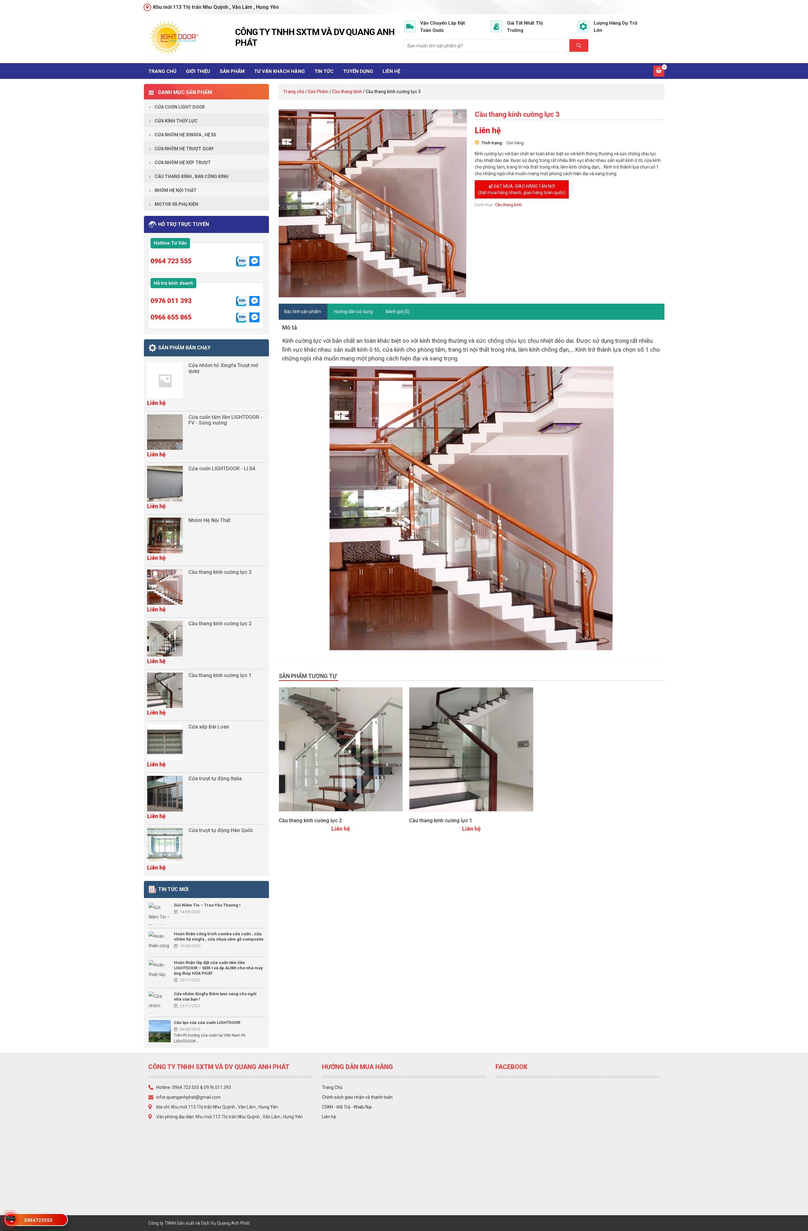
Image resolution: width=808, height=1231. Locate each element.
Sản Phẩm (232, 71)
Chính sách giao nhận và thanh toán (357, 1097)
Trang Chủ (332, 1087)
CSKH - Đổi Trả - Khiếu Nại (347, 1106)
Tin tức (324, 71)
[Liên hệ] (11, 1218)
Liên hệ (391, 71)
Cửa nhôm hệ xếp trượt (183, 162)
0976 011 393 (171, 301)
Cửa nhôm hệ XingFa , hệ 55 (185, 134)
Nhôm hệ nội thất (176, 190)
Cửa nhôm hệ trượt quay (184, 148)
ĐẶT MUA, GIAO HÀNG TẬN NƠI (521, 189)
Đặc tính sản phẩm (302, 311)
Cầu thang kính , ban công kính (192, 176)
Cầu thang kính (347, 91)
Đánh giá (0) (398, 311)
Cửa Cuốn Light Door (180, 107)
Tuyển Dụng (358, 71)
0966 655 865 (171, 317)
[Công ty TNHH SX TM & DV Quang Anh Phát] (187, 38)
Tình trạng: (492, 142)
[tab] (303, 312)
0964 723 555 (171, 261)
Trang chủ (162, 71)
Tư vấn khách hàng (279, 71)
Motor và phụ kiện (176, 204)
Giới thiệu (198, 71)
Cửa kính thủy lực (176, 120)
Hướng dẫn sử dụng (353, 311)
